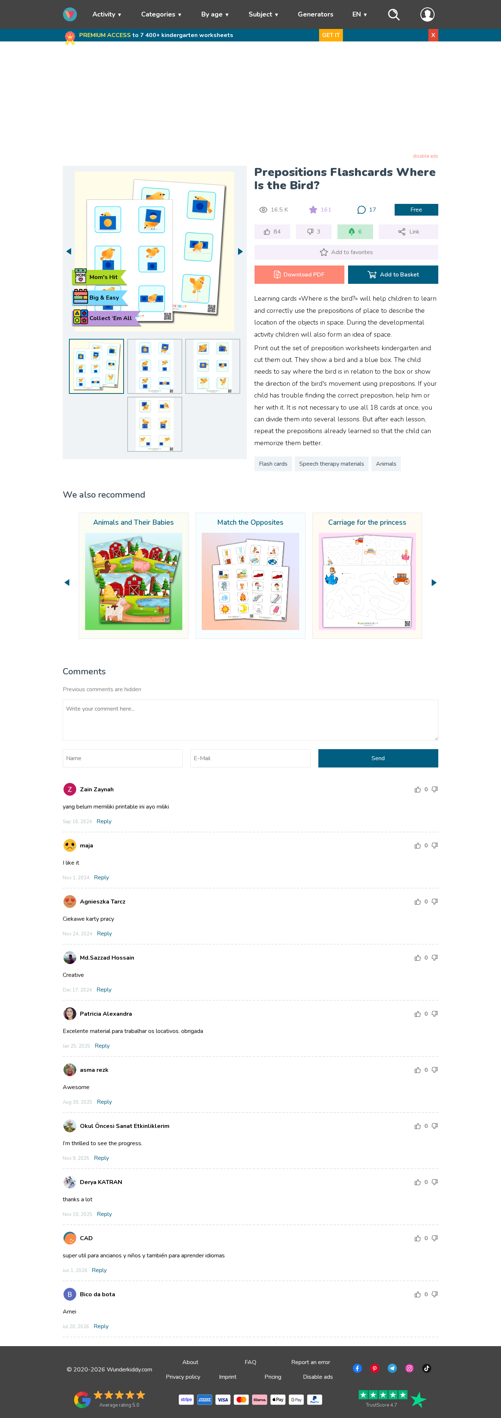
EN (356, 14)
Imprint (228, 1377)
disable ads (425, 156)
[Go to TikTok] (426, 1369)
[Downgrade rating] (434, 789)
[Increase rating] (417, 789)
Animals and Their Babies (133, 523)
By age (212, 14)
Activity (103, 14)
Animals (386, 464)
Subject (260, 14)
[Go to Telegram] (391, 1369)
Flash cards (273, 464)
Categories (158, 14)
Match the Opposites (250, 523)
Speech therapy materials (331, 464)
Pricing (272, 1377)
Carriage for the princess (367, 523)
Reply (103, 821)
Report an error (310, 1362)
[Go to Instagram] (408, 1369)
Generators (315, 14)
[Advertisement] (251, 98)
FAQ (250, 1362)
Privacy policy (183, 1377)
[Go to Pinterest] (374, 1369)
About (190, 1362)
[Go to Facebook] (356, 1369)
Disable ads (318, 1377)
